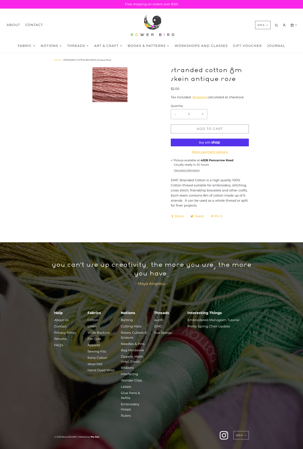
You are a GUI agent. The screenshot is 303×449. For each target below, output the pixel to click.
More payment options (210, 152)
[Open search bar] (276, 25)
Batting (127, 320)
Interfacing (129, 374)
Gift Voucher (247, 46)
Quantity (177, 106)
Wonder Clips (131, 380)
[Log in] (284, 25)
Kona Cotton (97, 358)
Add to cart (210, 129)
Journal (276, 46)
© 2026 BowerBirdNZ (65, 436)
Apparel (93, 345)
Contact (34, 25)
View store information (187, 170)
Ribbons (127, 368)
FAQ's (58, 345)
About (13, 25)
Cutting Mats (131, 326)
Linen (91, 326)
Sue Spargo (163, 333)
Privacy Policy (65, 333)
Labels (126, 387)
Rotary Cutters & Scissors (134, 335)
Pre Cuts (94, 339)
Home (57, 60)
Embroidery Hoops (130, 406)
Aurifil (158, 320)
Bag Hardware (132, 350)
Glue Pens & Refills (130, 395)
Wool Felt (94, 364)
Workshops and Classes (201, 46)
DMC (158, 326)
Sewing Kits (96, 351)
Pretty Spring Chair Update (208, 326)
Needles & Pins (132, 344)
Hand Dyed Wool (101, 370)
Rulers (126, 416)
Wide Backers (98, 333)
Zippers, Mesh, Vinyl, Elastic (132, 359)
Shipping (199, 97)
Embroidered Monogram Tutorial (213, 320)
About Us (61, 320)
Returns (60, 339)
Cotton (92, 320)
